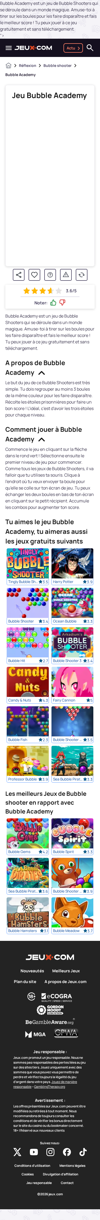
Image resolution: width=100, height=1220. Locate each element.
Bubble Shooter (21, 621)
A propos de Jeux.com (65, 981)
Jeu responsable (39, 1183)
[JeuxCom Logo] (33, 48)
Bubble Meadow (66, 930)
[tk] (83, 1152)
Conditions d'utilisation (32, 1165)
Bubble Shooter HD (68, 739)
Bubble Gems (19, 851)
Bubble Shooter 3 (67, 660)
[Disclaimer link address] (57, 997)
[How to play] (50, 275)
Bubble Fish (17, 739)
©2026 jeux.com (50, 1194)
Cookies (28, 1174)
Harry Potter (63, 581)
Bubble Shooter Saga (68, 891)
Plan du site (25, 981)
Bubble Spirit (63, 851)
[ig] (50, 1152)
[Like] (53, 303)
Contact (67, 1183)
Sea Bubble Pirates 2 (23, 891)
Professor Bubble (22, 779)
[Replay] (81, 275)
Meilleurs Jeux (66, 971)
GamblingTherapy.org (49, 1086)
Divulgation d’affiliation (60, 1174)
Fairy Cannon (64, 700)
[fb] (67, 1152)
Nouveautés (32, 971)
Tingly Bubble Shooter (23, 581)
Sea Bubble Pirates (68, 779)
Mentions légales (72, 1165)
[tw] (17, 1152)
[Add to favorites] (34, 275)
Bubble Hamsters (22, 930)
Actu (71, 48)
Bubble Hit (16, 660)
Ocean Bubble (65, 621)
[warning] (66, 275)
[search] (90, 47)
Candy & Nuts (19, 700)
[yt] (34, 1152)
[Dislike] (62, 303)
